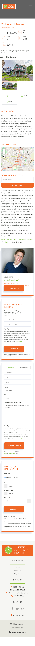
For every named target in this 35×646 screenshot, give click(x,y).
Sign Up (21, 615)
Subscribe (14, 349)
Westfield (30, 239)
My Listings (7, 283)
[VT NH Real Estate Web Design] (17, 632)
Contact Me (14, 288)
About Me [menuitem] (17, 571)
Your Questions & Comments (12, 402)
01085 (5, 242)
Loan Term (7, 473)
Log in (15, 615)
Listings (9, 239)
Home (3, 239)
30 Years (8, 477)
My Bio (27, 285)
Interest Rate (8, 498)
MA (15, 239)
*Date (6, 387)
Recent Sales (14, 283)
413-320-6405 (11, 280)
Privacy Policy (18, 341)
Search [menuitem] (17, 568)
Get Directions (17, 185)
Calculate (14, 509)
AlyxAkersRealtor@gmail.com (18, 593)
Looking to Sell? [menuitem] (17, 574)
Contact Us (11, 367)
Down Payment (8, 490)
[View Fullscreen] (4, 156)
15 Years (16, 477)
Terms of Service (12, 453)
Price (5, 483)
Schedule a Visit (24, 367)
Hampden (22, 239)
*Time (6, 395)
